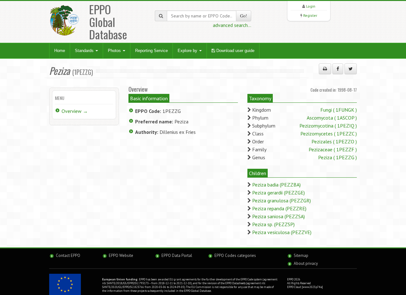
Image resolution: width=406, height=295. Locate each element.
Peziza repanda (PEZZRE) (279, 208)
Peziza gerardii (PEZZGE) (278, 192)
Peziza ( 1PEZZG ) (337, 157)
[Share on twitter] (350, 68)
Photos (115, 50)
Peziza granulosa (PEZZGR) (281, 200)
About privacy (306, 263)
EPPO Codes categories (235, 255)
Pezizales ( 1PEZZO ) (334, 141)
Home (59, 50)
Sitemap (301, 255)
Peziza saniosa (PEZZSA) (278, 216)
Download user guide (234, 50)
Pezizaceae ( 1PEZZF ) (333, 149)
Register (310, 15)
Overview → (75, 111)
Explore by (188, 50)
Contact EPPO (68, 255)
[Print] (325, 68)
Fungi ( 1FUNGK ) (338, 110)
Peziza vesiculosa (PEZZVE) (281, 232)
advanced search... (232, 25)
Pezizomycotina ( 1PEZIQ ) (328, 125)
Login (310, 6)
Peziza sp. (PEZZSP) (273, 224)
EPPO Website (121, 255)
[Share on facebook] (337, 68)
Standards (85, 50)
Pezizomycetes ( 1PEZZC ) (328, 133)
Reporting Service (151, 50)
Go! (243, 16)
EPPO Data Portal (176, 255)
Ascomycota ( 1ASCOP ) (332, 118)
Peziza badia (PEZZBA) (276, 184)
